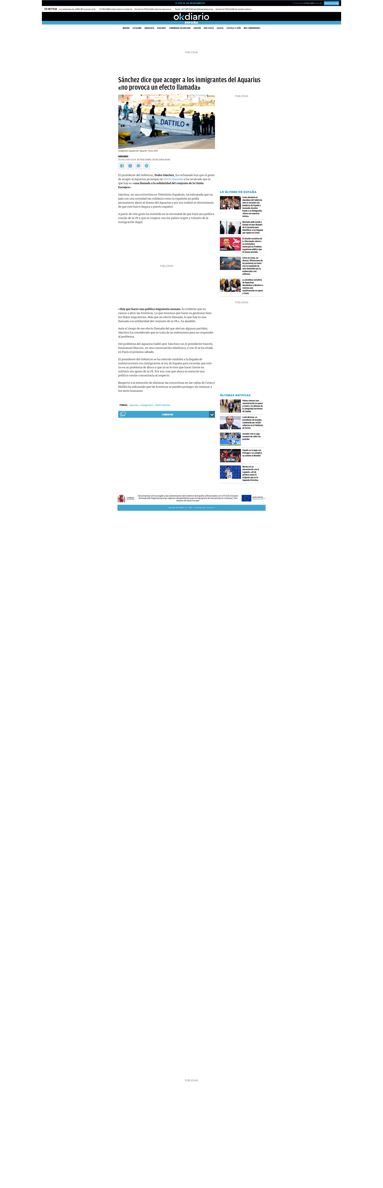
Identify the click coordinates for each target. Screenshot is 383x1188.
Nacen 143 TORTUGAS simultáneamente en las (194, 9)
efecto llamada (173, 179)
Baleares (161, 28)
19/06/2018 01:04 (127, 159)
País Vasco (209, 28)
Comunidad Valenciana (180, 28)
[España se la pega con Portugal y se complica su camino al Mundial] (231, 455)
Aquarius (134, 405)
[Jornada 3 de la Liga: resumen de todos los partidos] (231, 439)
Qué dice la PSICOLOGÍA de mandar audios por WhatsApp (238, 9)
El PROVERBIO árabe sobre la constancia (115, 9)
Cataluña (137, 28)
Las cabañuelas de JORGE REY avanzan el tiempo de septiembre (85, 9)
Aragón (197, 28)
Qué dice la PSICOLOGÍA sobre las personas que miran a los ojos (160, 9)
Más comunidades (252, 28)
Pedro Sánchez (162, 405)
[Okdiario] (191, 16)
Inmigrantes (147, 405)
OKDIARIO (123, 156)
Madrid (126, 28)
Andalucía (149, 28)
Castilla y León (234, 28)
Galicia (220, 28)
